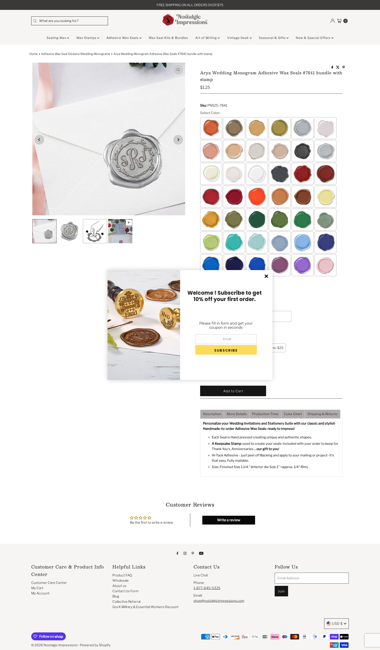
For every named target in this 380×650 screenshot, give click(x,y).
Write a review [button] (228, 520)
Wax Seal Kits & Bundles (168, 38)
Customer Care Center (49, 583)
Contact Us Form (125, 591)
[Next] (178, 140)
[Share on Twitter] (338, 67)
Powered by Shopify (95, 645)
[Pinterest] (193, 553)
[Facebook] (177, 553)
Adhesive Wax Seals (122, 38)
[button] (226, 350)
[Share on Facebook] (332, 67)
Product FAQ (122, 575)
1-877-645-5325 (207, 588)
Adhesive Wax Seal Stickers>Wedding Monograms (75, 54)
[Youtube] (201, 553)
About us (119, 586)
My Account (40, 593)
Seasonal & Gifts (273, 38)
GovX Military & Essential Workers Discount (145, 607)
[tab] (212, 414)
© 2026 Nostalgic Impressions (54, 645)
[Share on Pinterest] (343, 67)
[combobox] (69, 20)
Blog (115, 596)
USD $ (337, 624)
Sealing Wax (57, 38)
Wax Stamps (86, 38)
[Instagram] (184, 553)
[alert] (190, 325)
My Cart (37, 588)
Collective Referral (126, 602)
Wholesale (120, 581)
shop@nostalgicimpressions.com (219, 601)
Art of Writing (206, 38)
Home (33, 54)
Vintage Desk (238, 38)
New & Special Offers (313, 38)
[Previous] (39, 140)
